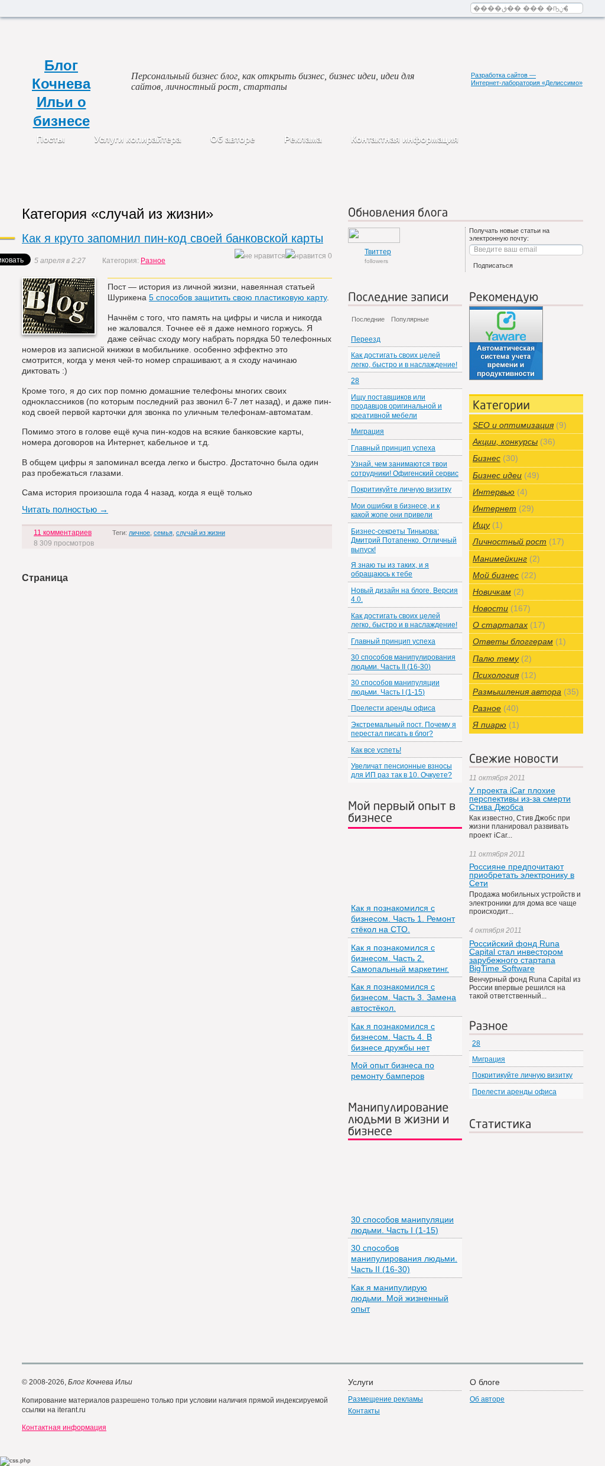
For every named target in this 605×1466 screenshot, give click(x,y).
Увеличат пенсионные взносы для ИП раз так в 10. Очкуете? (401, 770)
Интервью (494, 492)
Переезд (365, 339)
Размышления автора (517, 691)
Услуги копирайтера (138, 139)
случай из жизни (200, 532)
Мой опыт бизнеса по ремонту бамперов (392, 1070)
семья (163, 532)
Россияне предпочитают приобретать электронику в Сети (521, 875)
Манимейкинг (500, 558)
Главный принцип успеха (393, 448)
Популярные (410, 319)
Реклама (302, 139)
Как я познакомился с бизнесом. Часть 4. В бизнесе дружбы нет (393, 1036)
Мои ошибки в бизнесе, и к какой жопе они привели (395, 510)
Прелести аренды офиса (393, 708)
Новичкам (492, 591)
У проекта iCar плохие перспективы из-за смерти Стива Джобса (520, 799)
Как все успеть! (376, 750)
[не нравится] (260, 256)
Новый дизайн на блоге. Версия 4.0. (404, 595)
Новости (490, 608)
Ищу (481, 525)
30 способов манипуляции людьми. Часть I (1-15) (395, 687)
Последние (368, 319)
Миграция (367, 431)
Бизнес (486, 458)
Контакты (364, 1411)
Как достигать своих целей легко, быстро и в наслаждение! (404, 359)
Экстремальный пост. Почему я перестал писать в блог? (403, 729)
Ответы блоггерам (513, 641)
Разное (153, 261)
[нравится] (305, 256)
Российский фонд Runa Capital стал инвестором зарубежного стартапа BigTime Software (516, 956)
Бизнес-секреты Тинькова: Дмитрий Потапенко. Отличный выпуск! (404, 540)
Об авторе (232, 139)
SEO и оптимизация (513, 425)
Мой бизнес (496, 575)
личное (139, 532)
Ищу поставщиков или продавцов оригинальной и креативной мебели (396, 406)
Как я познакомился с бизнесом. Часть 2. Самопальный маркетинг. (400, 958)
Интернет (494, 508)
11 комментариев (63, 532)
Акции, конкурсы (505, 441)
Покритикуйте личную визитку (401, 489)
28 (355, 381)
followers (378, 256)
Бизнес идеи (497, 475)
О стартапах (500, 625)
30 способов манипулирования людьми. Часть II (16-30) (403, 661)
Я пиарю (489, 724)
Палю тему (496, 658)
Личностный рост (510, 541)
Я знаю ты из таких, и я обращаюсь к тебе (390, 569)
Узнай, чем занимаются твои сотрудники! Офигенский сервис (404, 468)
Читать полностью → (65, 509)
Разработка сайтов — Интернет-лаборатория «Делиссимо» (527, 79)
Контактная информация (404, 139)
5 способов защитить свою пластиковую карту (238, 297)
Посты (51, 139)
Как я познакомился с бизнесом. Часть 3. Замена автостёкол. (403, 997)
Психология (496, 675)
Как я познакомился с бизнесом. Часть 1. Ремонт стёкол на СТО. (403, 918)
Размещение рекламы (385, 1399)
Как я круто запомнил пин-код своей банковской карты (172, 238)
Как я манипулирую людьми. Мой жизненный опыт (399, 1298)
